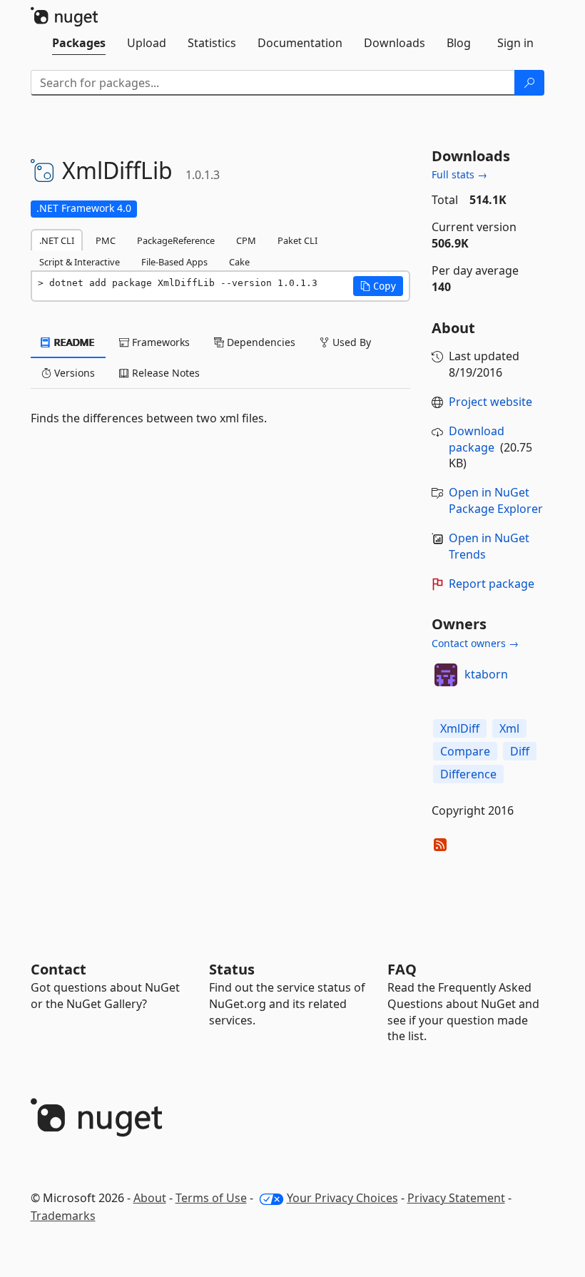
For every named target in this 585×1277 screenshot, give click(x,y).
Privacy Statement (456, 1198)
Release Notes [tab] (164, 373)
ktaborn (486, 674)
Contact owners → (475, 643)
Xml (509, 728)
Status (232, 969)
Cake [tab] (239, 261)
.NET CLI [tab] (56, 240)
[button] (378, 286)
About (149, 1198)
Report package (491, 583)
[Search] (529, 83)
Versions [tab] (73, 373)
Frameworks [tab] (159, 342)
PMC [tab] (106, 240)
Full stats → (459, 174)
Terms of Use (211, 1198)
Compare (465, 751)
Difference (468, 774)
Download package (476, 439)
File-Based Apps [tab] (174, 261)
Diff (519, 751)
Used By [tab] (350, 342)
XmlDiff (459, 728)
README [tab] (73, 342)
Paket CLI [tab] (297, 240)
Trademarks (63, 1215)
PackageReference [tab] (176, 240)
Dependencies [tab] (259, 342)
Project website (490, 401)
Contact (58, 969)
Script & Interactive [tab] (79, 261)
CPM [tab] (246, 240)
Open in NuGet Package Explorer (496, 500)
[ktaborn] (446, 675)
